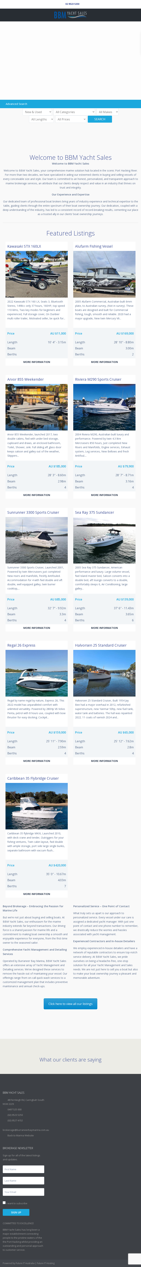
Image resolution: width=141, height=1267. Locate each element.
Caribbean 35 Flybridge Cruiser (33, 778)
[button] (36, 362)
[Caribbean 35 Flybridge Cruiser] (37, 806)
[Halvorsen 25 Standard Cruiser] (104, 673)
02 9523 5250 (72, 3)
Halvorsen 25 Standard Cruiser (100, 645)
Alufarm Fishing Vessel (94, 246)
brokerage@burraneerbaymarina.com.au (26, 1130)
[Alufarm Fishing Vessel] (104, 274)
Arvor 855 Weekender (25, 379)
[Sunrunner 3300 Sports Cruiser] (37, 540)
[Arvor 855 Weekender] (37, 407)
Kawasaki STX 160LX (24, 246)
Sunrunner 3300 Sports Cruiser (33, 512)
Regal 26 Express (21, 645)
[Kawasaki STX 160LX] (37, 274)
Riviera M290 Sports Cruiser (98, 379)
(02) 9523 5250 (15, 1115)
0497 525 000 (14, 1109)
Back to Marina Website (21, 1135)
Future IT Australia (25, 1263)
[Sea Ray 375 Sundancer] (104, 540)
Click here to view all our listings (70, 1004)
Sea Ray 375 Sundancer (94, 512)
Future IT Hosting (46, 1263)
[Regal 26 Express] (37, 673)
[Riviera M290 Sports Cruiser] (104, 407)
